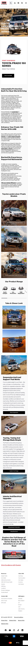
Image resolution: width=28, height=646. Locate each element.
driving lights (4, 148)
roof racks (19, 449)
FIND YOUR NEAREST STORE (14, 556)
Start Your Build (8, 75)
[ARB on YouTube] (10, 630)
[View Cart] (22, 3)
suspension (15, 112)
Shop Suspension (14, 412)
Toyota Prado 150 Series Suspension (14, 344)
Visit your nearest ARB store (8, 182)
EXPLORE (14, 326)
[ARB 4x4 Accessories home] (4, 2)
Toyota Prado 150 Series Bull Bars (14, 320)
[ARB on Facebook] (6, 630)
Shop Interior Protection (14, 527)
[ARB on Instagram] (14, 630)
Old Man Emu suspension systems (12, 388)
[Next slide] (25, 291)
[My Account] (15, 3)
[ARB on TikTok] (18, 630)
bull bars (3, 136)
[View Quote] (18, 3)
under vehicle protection (14, 136)
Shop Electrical (14, 531)
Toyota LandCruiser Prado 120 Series (14, 249)
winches (10, 148)
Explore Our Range (14, 471)
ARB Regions (21, 596)
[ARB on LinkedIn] (22, 630)
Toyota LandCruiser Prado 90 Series (14, 222)
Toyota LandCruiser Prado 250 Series (14, 275)
